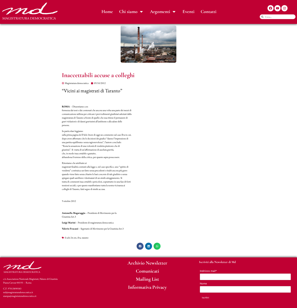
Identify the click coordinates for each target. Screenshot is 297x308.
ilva (79, 237)
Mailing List (147, 279)
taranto (85, 237)
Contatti (208, 11)
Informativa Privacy (147, 287)
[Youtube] (277, 8)
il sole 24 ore (70, 237)
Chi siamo (128, 11)
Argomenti (160, 11)
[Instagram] (284, 8)
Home (107, 11)
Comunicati (147, 271)
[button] (140, 246)
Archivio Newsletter (147, 263)
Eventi (188, 11)
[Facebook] (270, 8)
